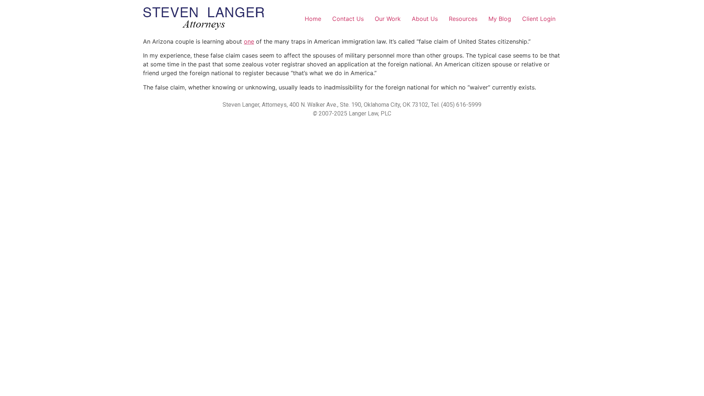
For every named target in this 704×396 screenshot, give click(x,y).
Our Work (388, 18)
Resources (463, 18)
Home (313, 18)
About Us (425, 18)
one (249, 41)
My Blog (499, 18)
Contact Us (348, 18)
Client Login (539, 18)
